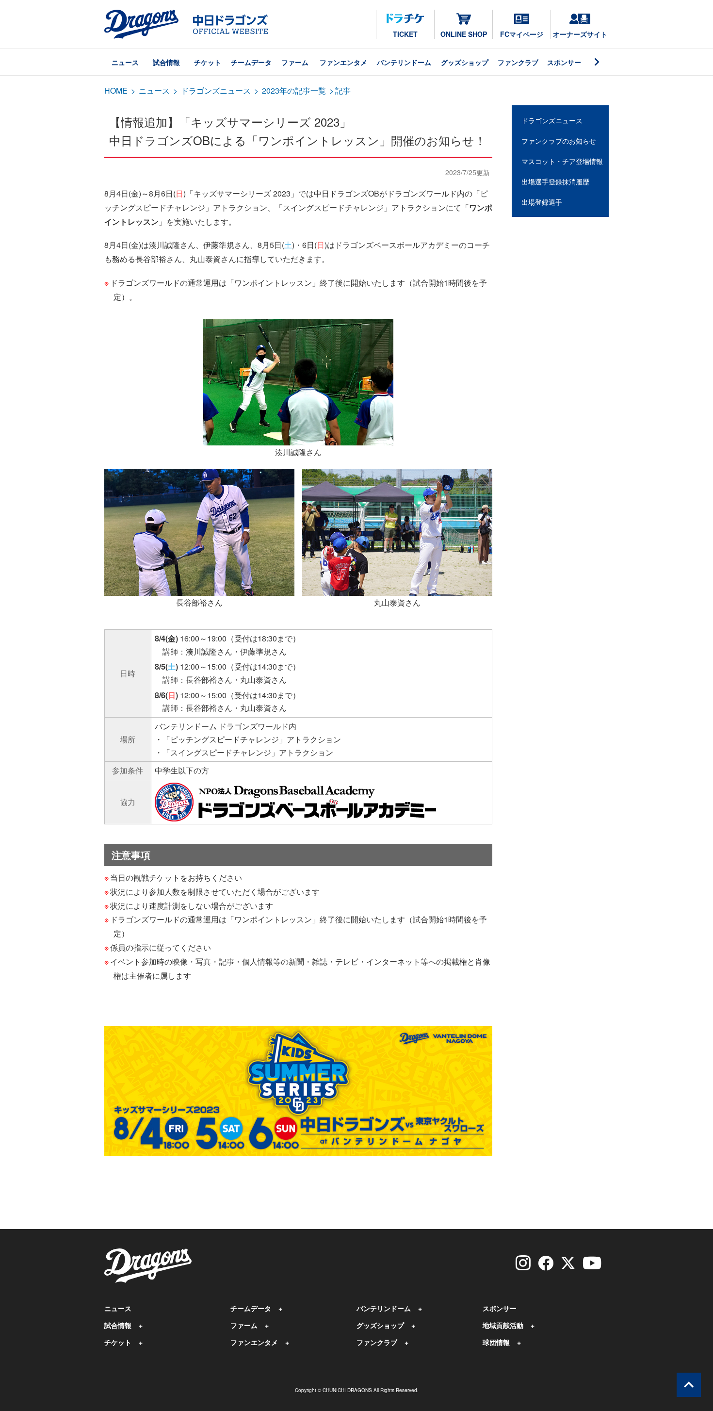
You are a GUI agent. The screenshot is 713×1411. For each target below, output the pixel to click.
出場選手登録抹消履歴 (555, 181)
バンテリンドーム (404, 62)
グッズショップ (464, 62)
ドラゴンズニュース (216, 90)
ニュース (125, 62)
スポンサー (564, 62)
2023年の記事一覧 (294, 90)
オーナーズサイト (580, 34)
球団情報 (496, 1342)
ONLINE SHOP (463, 34)
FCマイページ (521, 34)
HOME (116, 90)
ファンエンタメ (343, 62)
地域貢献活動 (503, 1325)
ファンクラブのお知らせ (558, 141)
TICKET (405, 34)
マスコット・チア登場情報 (562, 161)
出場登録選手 (541, 202)
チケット (207, 62)
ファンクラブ (518, 62)
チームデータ (251, 62)
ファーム (294, 62)
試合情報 (166, 62)
